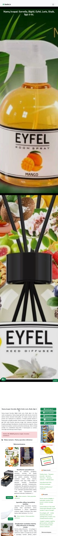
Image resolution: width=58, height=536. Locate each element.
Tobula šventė (46, 470)
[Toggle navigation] (53, 4)
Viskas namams (22, 496)
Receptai (45, 494)
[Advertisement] (29, 393)
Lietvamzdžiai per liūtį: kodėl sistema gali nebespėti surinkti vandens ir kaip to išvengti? (48, 508)
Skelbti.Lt (7, 4)
